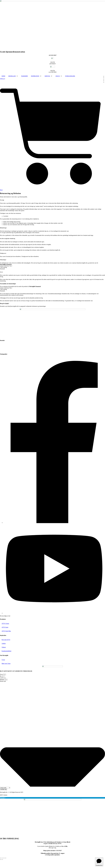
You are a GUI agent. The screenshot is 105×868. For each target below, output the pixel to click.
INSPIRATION (35, 76)
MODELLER (12, 76)
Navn (1, 674)
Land (1, 678)
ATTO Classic (5, 623)
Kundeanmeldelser (6, 651)
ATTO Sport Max (6, 631)
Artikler (4, 643)
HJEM (3, 76)
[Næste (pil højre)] (2, 859)
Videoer (4, 647)
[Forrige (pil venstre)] (0, 859)
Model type (3, 681)
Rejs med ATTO (6, 639)
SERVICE (47, 76)
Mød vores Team (6, 663)
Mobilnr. (2, 679)
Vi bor (3, 659)
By (1, 676)
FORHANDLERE (70, 76)
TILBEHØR (24, 76)
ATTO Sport (5, 627)
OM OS (58, 76)
